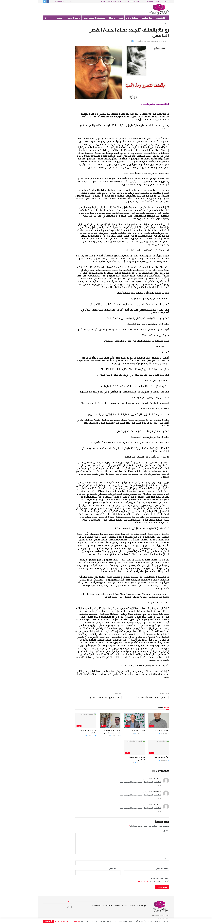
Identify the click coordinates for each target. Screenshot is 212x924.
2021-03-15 (91, 736)
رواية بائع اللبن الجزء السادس (137, 758)
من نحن (132, 905)
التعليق (166, 830)
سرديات (136, 1)
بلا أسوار (162, 915)
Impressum (108, 905)
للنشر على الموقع (121, 905)
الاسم (166, 858)
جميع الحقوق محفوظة (163, 918)
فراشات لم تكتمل (162, 730)
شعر (141, 1)
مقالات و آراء (149, 1)
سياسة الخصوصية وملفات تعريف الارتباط (67, 921)
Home (167, 23)
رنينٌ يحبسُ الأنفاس (161, 757)
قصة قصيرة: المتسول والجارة (87, 731)
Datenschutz (96, 905)
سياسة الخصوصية (143, 881)
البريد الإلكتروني (113, 868)
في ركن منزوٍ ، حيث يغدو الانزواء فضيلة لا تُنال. (111, 731)
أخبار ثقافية (158, 1)
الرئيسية (166, 1)
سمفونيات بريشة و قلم (125, 1)
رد (158, 785)
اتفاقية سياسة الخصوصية (159, 878)
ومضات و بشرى (111, 1)
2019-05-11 (164, 41)
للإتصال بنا (142, 905)
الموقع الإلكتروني (162, 868)
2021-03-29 (164, 733)
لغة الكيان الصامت (137, 730)
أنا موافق (48, 921)
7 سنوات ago (146, 779)
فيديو (103, 1)
